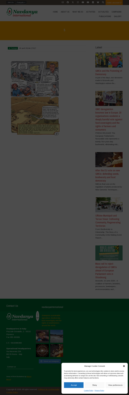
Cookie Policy (88, 390)
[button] (124, 366)
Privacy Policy (99, 390)
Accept (74, 385)
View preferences (115, 385)
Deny (94, 385)
